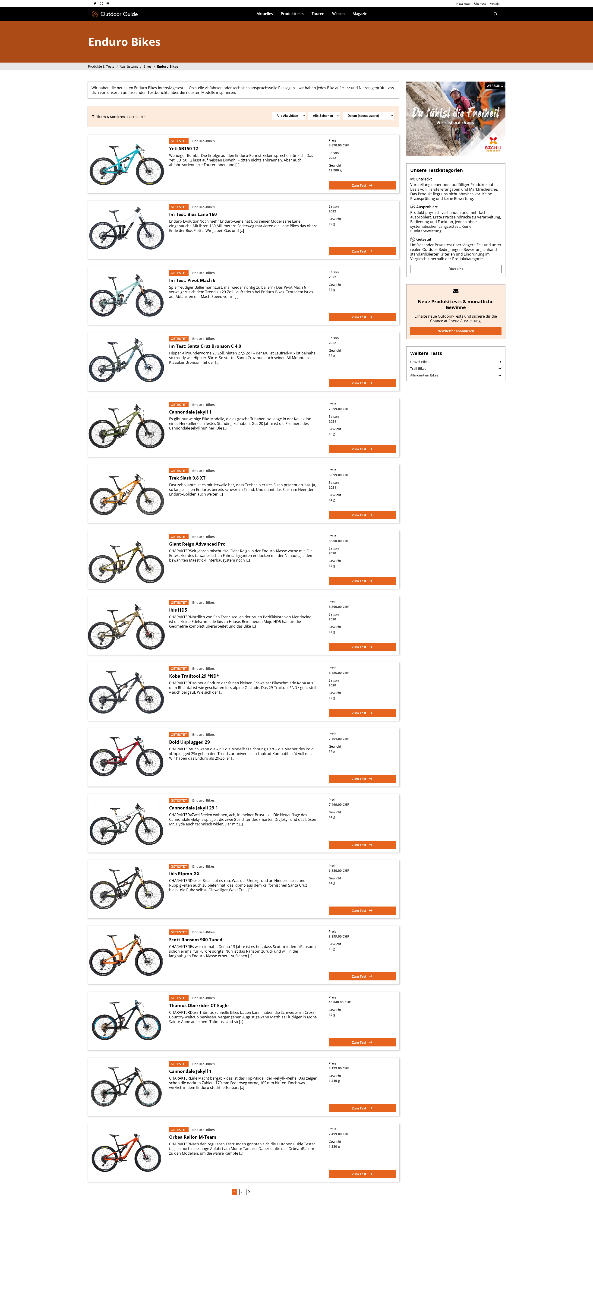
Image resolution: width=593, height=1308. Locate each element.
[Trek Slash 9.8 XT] (126, 493)
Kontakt (494, 4)
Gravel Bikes (419, 362)
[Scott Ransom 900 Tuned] (126, 955)
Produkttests (292, 13)
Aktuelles (265, 13)
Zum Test (359, 185)
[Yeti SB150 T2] (126, 164)
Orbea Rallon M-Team (192, 1137)
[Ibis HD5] (126, 625)
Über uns (480, 4)
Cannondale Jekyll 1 (190, 412)
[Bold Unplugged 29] (126, 757)
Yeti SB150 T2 (183, 148)
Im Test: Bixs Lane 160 (193, 214)
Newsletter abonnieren (456, 331)
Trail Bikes (418, 368)
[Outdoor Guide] (115, 14)
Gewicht (335, 165)
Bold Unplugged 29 (189, 742)
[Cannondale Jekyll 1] (126, 427)
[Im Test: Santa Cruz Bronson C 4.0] (126, 361)
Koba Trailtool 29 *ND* (194, 676)
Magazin (360, 13)
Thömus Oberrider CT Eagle (199, 1005)
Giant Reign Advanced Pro (197, 544)
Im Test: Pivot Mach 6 (192, 280)
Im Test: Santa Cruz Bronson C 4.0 (205, 346)
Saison (334, 153)
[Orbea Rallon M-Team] (126, 1152)
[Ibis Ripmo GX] (126, 889)
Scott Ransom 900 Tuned (195, 939)
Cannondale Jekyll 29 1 (193, 808)
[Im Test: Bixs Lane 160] (126, 230)
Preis (332, 140)
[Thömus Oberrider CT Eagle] (126, 1021)
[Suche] (495, 14)
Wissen (338, 13)
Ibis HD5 (178, 610)
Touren (318, 13)
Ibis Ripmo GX (184, 873)
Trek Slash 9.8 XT (187, 478)
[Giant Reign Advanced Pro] (126, 559)
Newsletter (463, 4)
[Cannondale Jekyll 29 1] (126, 823)
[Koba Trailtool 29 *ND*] (126, 691)
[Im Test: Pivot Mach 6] (126, 295)
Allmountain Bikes (424, 375)
